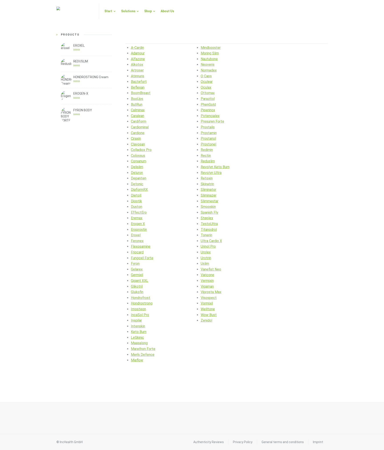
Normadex (209, 70)
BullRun (136, 104)
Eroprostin (139, 229)
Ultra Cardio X (211, 241)
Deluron (137, 173)
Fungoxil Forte (142, 258)
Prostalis (208, 127)
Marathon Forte (143, 349)
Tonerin (206, 235)
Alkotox (137, 64)
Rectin (206, 155)
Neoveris (207, 64)
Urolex (206, 252)
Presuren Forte (212, 121)
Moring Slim (210, 53)
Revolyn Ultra (211, 173)
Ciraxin (136, 138)
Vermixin (207, 281)
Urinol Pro (208, 246)
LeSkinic (137, 337)
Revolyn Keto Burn (215, 167)
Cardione (137, 133)
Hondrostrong (141, 303)
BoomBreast (140, 93)
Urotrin (206, 258)
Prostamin (209, 133)
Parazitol (208, 99)
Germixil (137, 275)
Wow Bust (209, 315)
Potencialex (210, 116)
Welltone (208, 309)
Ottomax (208, 93)
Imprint (318, 442)
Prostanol (208, 138)
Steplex (207, 218)
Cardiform (138, 121)
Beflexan (137, 87)
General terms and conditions (283, 442)
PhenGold (208, 104)
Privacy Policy (242, 442)
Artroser (137, 70)
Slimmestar (209, 201)
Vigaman (207, 286)
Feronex (137, 241)
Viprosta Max (211, 292)
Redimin (207, 150)
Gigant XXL (139, 281)
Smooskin (208, 207)
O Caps (206, 76)
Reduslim (208, 161)
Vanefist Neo (211, 269)
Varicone (207, 275)
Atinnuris (137, 76)
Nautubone (209, 59)
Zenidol (206, 320)
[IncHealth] (75, 11)
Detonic (137, 184)
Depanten (138, 178)
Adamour (138, 53)
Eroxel (136, 235)
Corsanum (138, 161)
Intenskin (138, 326)
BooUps (137, 99)
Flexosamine (140, 246)
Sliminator (208, 189)
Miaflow (137, 360)
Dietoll (136, 195)
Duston (136, 207)
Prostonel (208, 144)
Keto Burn (138, 332)
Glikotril (137, 286)
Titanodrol (209, 229)
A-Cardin (137, 48)
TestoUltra (209, 224)
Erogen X (138, 224)
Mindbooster (211, 48)
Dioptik (136, 201)
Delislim (137, 167)
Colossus (138, 155)
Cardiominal (140, 127)
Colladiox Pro (141, 150)
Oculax (206, 87)
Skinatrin (207, 184)
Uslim (205, 263)
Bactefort (139, 82)
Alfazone (138, 59)
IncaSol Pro (140, 315)
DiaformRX (139, 189)
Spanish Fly (209, 212)
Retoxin (207, 178)
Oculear (207, 82)
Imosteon (138, 309)
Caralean (137, 116)
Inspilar (136, 320)
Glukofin (137, 292)
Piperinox (208, 110)
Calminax (138, 110)
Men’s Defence (142, 354)
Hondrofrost (140, 298)
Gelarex (137, 269)
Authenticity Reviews (208, 442)
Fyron (135, 263)
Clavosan (138, 144)
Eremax (136, 218)
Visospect (209, 298)
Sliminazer (208, 195)
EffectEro (139, 212)
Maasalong (139, 343)
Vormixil (207, 303)
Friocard (137, 252)
